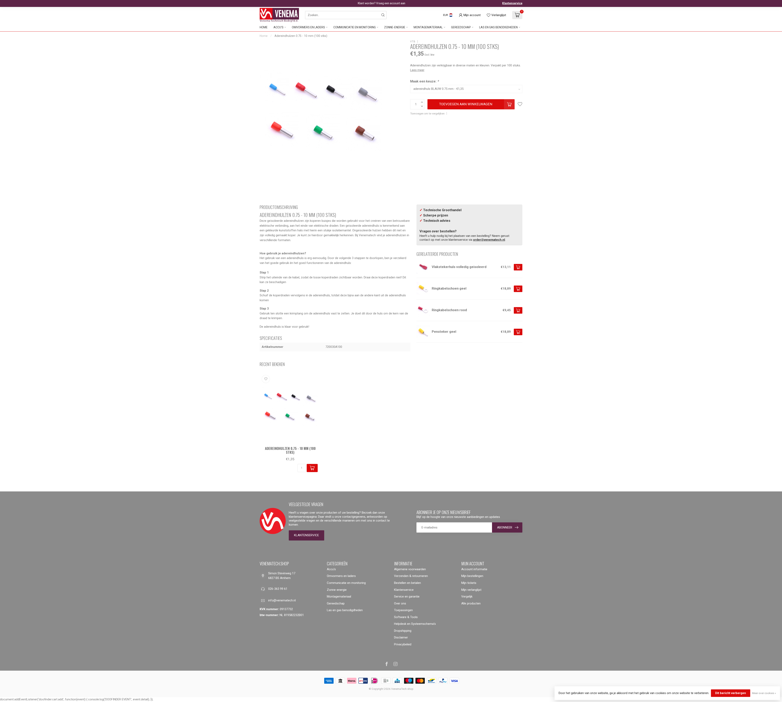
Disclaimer (401, 637)
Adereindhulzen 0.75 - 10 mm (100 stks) (301, 35)
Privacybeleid (402, 644)
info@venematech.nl (282, 600)
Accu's (278, 27)
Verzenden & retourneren (411, 576)
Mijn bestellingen (472, 576)
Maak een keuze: (424, 81)
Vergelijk (466, 596)
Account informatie (474, 569)
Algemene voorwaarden (410, 569)
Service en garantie (407, 596)
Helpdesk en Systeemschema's (415, 624)
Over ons (400, 603)
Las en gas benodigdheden (498, 27)
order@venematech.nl (489, 240)
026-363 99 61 (277, 589)
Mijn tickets (468, 583)
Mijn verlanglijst (471, 590)
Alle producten (471, 603)
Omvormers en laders (308, 27)
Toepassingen (403, 610)
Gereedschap (461, 27)
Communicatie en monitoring (354, 27)
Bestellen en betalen (407, 583)
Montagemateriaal (428, 27)
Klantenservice (512, 3)
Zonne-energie (394, 27)
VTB (412, 41)
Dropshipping (402, 631)
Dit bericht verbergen (730, 693)
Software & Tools (406, 617)
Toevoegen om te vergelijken (427, 113)
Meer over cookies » (764, 693)
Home (264, 27)
